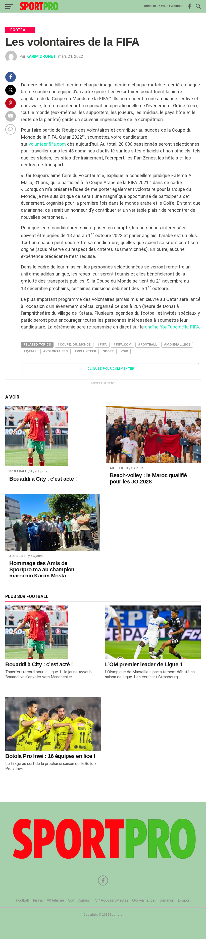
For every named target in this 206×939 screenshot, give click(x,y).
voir (124, 351)
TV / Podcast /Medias (110, 900)
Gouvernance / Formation (153, 900)
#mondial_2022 (177, 344)
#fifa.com (122, 344)
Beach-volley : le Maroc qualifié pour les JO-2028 (148, 478)
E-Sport (184, 900)
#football (147, 344)
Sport (108, 351)
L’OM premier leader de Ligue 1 (144, 664)
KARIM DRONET (41, 56)
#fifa (102, 344)
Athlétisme (55, 900)
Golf (71, 900)
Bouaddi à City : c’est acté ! (43, 479)
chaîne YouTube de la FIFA (172, 326)
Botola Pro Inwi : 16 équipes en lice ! (50, 756)
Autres (116, 468)
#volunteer (85, 351)
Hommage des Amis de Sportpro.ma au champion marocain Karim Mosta (41, 569)
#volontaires (55, 351)
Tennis (37, 900)
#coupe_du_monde (74, 344)
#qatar (30, 351)
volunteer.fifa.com (48, 144)
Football (18, 471)
